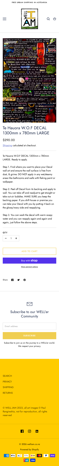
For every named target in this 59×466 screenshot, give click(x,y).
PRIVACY (7, 381)
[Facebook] (22, 431)
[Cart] (55, 19)
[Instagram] (29, 431)
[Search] (48, 19)
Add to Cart (29, 251)
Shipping (7, 145)
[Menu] (5, 19)
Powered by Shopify (29, 449)
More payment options (29, 266)
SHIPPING (8, 387)
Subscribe (29, 335)
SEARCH (7, 376)
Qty (5, 232)
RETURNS (8, 393)
